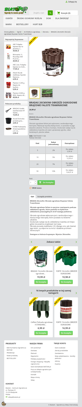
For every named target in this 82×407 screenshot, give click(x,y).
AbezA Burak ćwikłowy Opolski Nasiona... (19, 75)
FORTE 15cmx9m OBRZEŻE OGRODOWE (66, 323)
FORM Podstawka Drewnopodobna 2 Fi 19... (19, 129)
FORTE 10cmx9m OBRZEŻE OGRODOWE (66, 272)
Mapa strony (35, 377)
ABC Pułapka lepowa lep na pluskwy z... (18, 46)
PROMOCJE (11, 353)
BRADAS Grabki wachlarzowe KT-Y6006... (19, 110)
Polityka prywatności (38, 359)
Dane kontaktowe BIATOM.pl (41, 367)
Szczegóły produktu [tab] (44, 197)
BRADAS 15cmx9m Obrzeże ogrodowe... (41, 272)
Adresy (57, 361)
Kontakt (33, 374)
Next (75, 241)
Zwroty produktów (61, 350)
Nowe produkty (12, 356)
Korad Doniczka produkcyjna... (18, 120)
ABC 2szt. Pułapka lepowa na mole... (19, 66)
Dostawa (34, 350)
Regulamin (34, 356)
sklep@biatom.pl (14, 397)
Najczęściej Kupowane (14, 39)
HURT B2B (37, 24)
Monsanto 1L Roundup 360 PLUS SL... (18, 56)
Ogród (9, 18)
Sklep (33, 380)
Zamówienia (59, 353)
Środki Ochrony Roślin (29, 18)
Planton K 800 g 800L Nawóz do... (19, 94)
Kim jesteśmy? (36, 348)
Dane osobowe (60, 348)
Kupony (57, 364)
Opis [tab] (32, 197)
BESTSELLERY (22, 24)
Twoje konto (60, 343)
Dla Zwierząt (62, 18)
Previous (31, 241)
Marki (9, 24)
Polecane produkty (13, 104)
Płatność (34, 353)
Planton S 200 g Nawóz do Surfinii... (18, 85)
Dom (48, 18)
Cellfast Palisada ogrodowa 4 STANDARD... (41, 323)
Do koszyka (46, 182)
